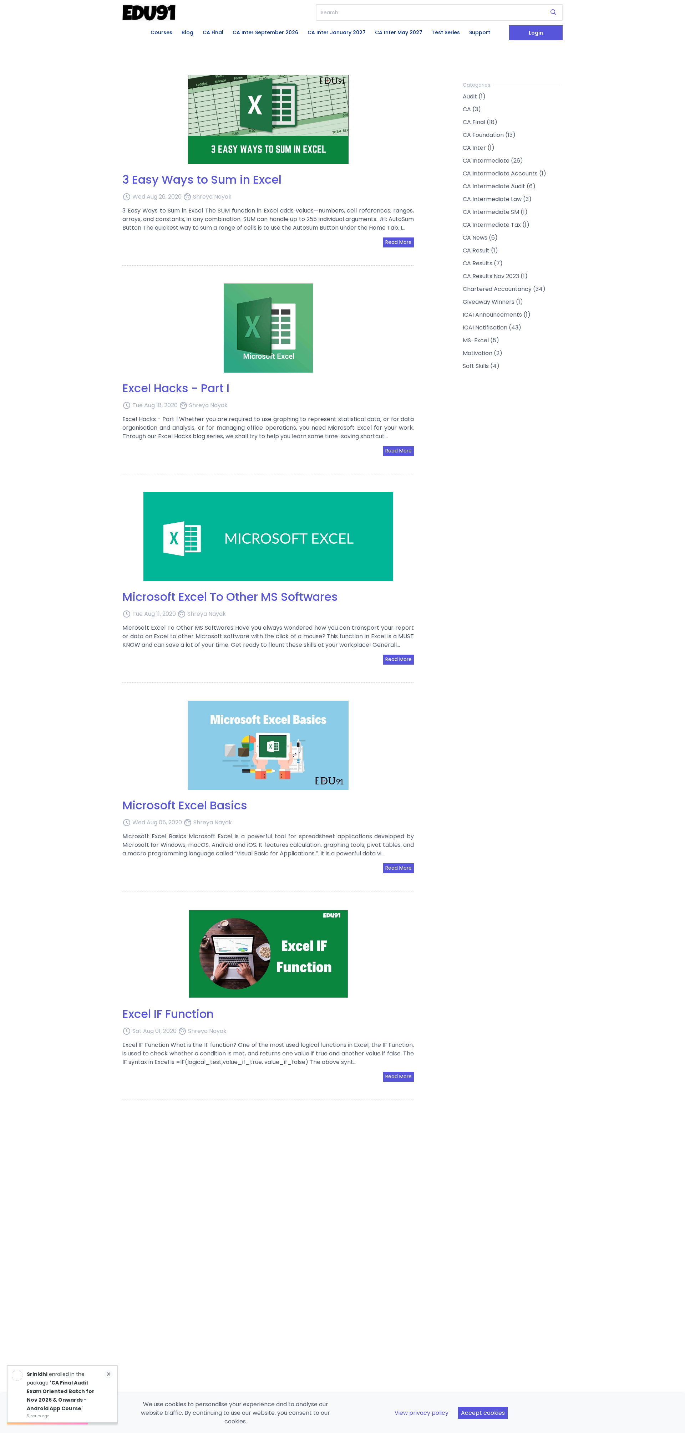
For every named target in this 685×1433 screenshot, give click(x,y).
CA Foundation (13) (489, 135)
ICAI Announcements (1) (497, 315)
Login (536, 32)
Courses (161, 32)
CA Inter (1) (478, 148)
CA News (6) (480, 238)
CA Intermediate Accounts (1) (504, 173)
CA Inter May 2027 (398, 32)
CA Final (213, 32)
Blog (187, 32)
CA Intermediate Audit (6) (499, 186)
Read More (398, 242)
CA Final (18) (480, 122)
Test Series (446, 32)
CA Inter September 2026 (265, 32)
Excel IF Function (168, 1014)
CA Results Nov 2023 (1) (495, 276)
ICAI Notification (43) (492, 327)
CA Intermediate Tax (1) (496, 225)
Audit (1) (474, 96)
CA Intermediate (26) (493, 161)
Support (479, 32)
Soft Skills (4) (481, 366)
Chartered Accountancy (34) (504, 289)
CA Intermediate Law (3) (497, 199)
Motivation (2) (482, 353)
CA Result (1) (480, 250)
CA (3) (472, 109)
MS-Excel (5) (481, 340)
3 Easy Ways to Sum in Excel (201, 180)
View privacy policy (421, 1413)
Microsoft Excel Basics (184, 805)
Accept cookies (483, 1413)
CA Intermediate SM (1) (495, 212)
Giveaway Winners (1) (493, 302)
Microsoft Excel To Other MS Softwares (230, 597)
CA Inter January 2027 (337, 32)
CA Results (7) (483, 263)
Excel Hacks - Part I (175, 388)
